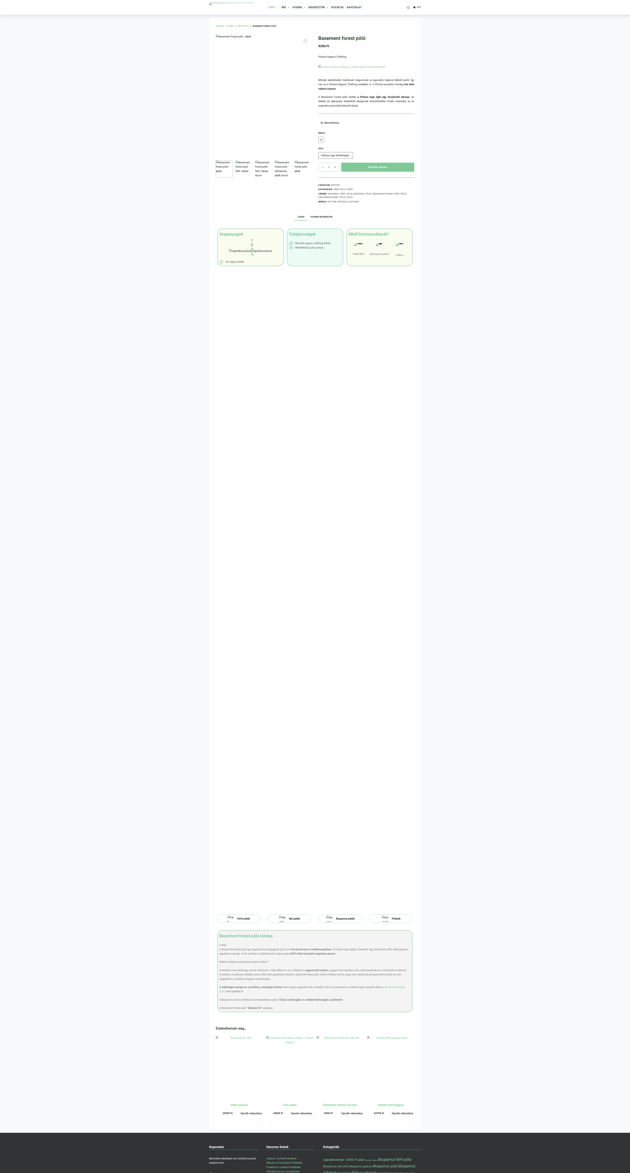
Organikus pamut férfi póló (390, 194)
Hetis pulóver (239, 1105)
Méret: (321, 132)
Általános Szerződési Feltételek (284, 1162)
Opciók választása (251, 1113)
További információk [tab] (321, 217)
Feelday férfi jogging (391, 1105)
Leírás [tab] (301, 217)
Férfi (271, 7)
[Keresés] (408, 7)
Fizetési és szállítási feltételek (283, 1167)
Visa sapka (290, 1105)
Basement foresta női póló (340, 1105)
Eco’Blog (337, 7)
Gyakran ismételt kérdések (281, 1158)
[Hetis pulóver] (239, 1067)
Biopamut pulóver (360, 1166)
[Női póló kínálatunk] (289, 919)
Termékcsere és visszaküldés (283, 1171)
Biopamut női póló (336, 1166)
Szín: (321, 148)
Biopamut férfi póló (340, 194)
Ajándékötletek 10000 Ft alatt (343, 1160)
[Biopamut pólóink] (340, 919)
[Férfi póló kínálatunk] (239, 919)
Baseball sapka (371, 1160)
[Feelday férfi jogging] (390, 1067)
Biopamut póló (362, 194)
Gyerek (297, 7)
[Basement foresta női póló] (340, 1067)
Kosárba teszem (377, 167)
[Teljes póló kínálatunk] (391, 919)
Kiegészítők (316, 7)
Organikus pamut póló (332, 197)
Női (284, 7)
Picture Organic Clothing (332, 56)
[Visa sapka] (290, 1067)
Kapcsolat (354, 7)
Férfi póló (340, 189)
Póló (350, 197)
